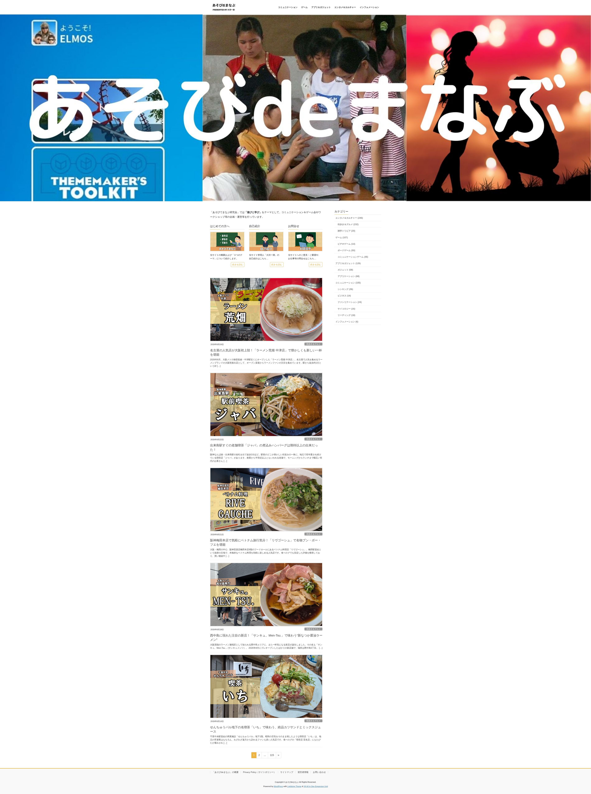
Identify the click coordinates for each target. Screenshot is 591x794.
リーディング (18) (346, 315)
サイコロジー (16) (346, 308)
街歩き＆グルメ (313, 344)
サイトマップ (286, 772)
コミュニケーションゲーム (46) (353, 257)
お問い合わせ (319, 772)
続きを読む (237, 264)
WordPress (278, 786)
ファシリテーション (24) (350, 302)
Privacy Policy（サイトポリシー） (259, 772)
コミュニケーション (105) (348, 282)
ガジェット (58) (345, 270)
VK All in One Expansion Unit (316, 786)
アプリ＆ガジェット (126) (348, 263)
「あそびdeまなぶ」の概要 (225, 772)
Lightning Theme (294, 786)
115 (272, 756)
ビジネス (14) (344, 295)
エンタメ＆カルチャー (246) (349, 218)
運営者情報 (303, 772)
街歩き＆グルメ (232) (348, 224)
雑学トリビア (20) (346, 231)
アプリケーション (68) (349, 276)
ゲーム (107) (342, 237)
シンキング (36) (345, 289)
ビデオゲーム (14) (346, 244)
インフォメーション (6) (347, 321)
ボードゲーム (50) (346, 250)
